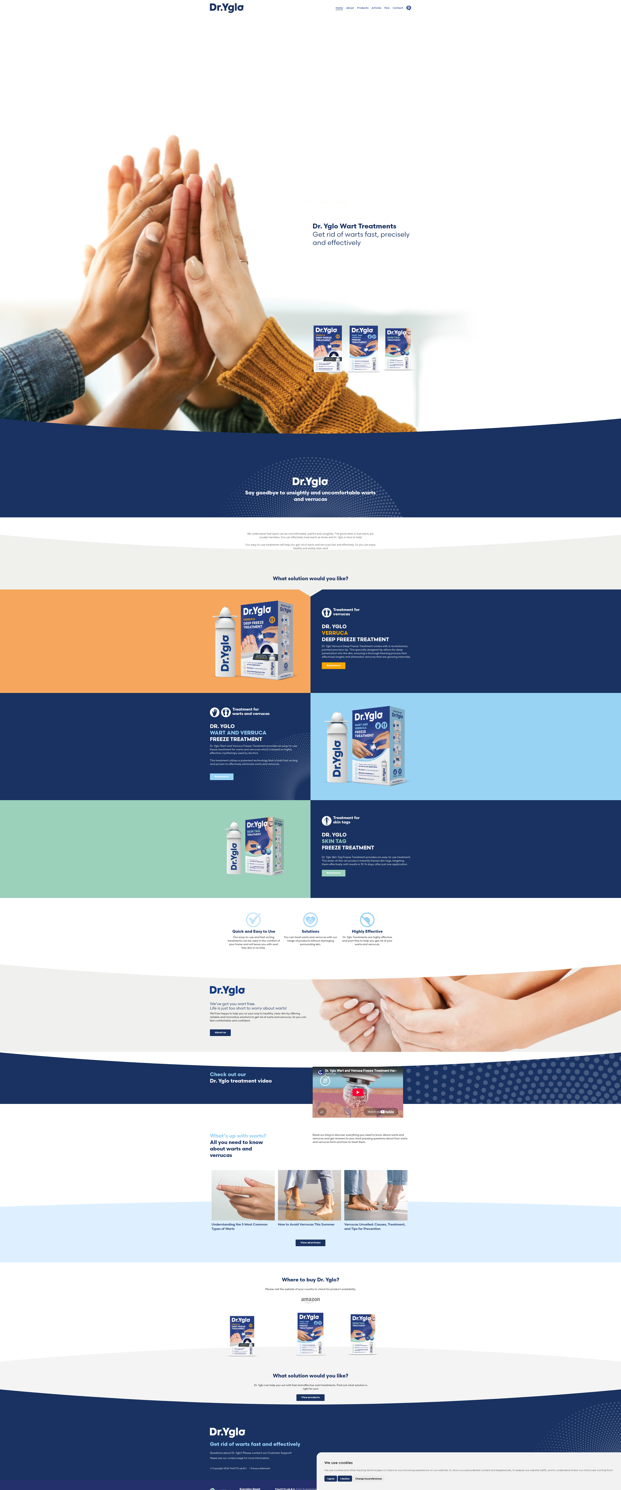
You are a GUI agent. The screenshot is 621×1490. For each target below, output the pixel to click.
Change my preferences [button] (368, 1478)
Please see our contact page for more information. (240, 1458)
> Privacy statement (259, 1468)
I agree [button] (330, 1478)
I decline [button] (344, 1478)
